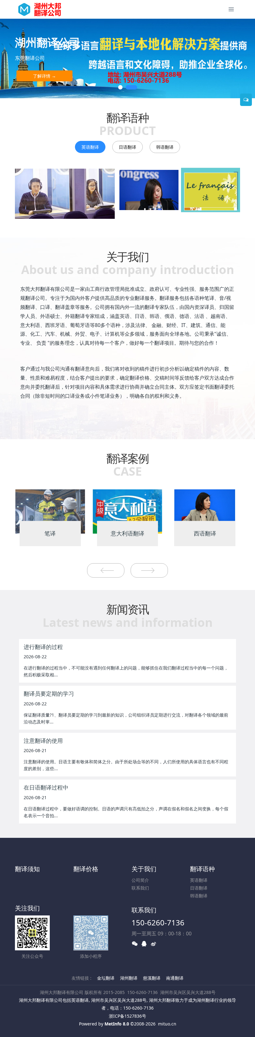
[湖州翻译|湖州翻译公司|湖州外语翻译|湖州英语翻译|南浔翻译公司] (43, 9)
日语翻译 (127, 147)
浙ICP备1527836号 (127, 1016)
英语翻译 (90, 147)
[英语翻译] (65, 193)
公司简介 (140, 880)
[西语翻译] (204, 511)
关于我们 (144, 869)
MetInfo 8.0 (116, 1024)
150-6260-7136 (158, 922)
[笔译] (50, 511)
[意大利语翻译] (127, 511)
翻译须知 (27, 869)
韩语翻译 (165, 147)
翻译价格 (85, 869)
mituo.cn (167, 1024)
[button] (13, 58)
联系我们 (140, 888)
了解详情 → (44, 76)
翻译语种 (202, 869)
